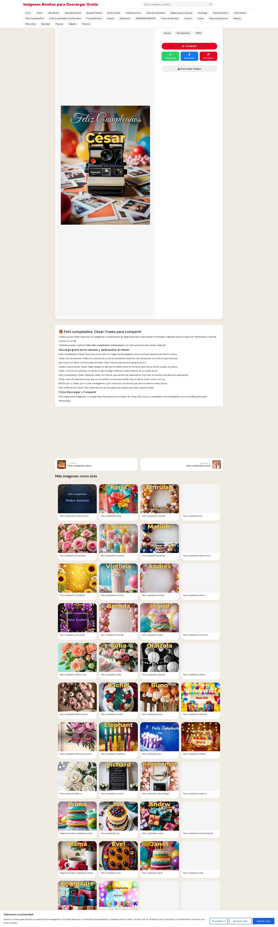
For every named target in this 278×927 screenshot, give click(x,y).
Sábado (72, 24)
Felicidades (240, 13)
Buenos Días (114, 13)
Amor (40, 13)
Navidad (45, 24)
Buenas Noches (73, 13)
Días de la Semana (156, 13)
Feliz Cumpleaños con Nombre (65, 18)
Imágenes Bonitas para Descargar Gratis (60, 4)
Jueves (188, 18)
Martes (237, 18)
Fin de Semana (94, 18)
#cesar (167, 33)
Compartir (191, 46)
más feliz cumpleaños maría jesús (105, 345)
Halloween (125, 18)
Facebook (189, 58)
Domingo (202, 13)
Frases (110, 18)
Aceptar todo (263, 921)
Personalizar (217, 921)
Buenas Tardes (94, 13)
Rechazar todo (240, 921)
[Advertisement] (139, 432)
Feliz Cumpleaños (34, 18)
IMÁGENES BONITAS (145, 18)
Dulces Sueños (220, 13)
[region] (139, 918)
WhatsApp (170, 58)
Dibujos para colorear (181, 13)
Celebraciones (133, 13)
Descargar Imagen (190, 68)
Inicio (28, 13)
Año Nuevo (53, 13)
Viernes (86, 24)
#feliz (198, 33)
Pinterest (208, 58)
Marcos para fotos (219, 18)
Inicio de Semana (170, 18)
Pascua (59, 24)
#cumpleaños (183, 33)
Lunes (200, 18)
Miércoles (30, 24)
